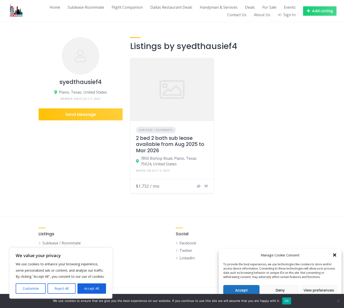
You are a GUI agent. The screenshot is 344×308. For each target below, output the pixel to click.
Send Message (80, 114)
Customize (31, 288)
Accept (241, 290)
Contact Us (236, 14)
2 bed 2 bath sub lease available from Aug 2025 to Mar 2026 (170, 144)
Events (290, 7)
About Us (262, 14)
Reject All (62, 288)
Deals (250, 7)
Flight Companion (127, 7)
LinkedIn (187, 258)
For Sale (269, 7)
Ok (287, 301)
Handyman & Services (219, 7)
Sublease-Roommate (86, 7)
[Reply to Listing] (199, 186)
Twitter (185, 250)
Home (55, 7)
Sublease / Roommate (156, 130)
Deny (280, 290)
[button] (334, 255)
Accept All (91, 288)
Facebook (187, 243)
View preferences (319, 290)
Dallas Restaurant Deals (171, 7)
